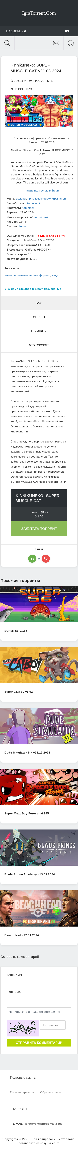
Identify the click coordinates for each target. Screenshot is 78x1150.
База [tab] (38, 302)
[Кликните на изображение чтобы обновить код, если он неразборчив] (23, 1028)
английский (41, 217)
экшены (21, 198)
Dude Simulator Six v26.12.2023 (27, 752)
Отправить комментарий (39, 1043)
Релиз (22, 226)
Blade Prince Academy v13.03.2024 (29, 874)
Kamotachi (33, 203)
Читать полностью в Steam (42, 190)
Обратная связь (50, 1092)
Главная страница (22, 1092)
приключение (23, 275)
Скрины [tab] (39, 317)
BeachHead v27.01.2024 (21, 935)
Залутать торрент (39, 529)
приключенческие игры (43, 198)
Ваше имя (14, 974)
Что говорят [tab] (39, 345)
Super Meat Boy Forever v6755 (26, 813)
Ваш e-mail (15, 992)
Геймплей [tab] (39, 331)
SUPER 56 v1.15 (15, 630)
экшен (9, 275)
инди (62, 198)
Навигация (16, 31)
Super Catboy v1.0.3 (19, 691)
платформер (41, 275)
